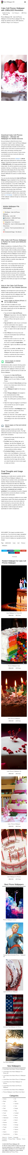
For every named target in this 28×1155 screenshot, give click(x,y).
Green (16, 1115)
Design (16, 1108)
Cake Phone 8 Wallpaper (14, 718)
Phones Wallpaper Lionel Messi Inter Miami (13, 1092)
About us (4, 1137)
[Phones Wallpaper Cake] (14, 641)
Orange (16, 1124)
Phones (23, 543)
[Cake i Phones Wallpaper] (14, 799)
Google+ (24, 550)
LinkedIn (12, 552)
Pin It (17, 552)
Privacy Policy (11, 1139)
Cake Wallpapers (15, 13)
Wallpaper (4, 545)
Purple (4, 1127)
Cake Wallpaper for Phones (14, 876)
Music (15, 1122)
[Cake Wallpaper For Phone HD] (14, 588)
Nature (5, 1124)
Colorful (16, 1103)
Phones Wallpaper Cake (14, 665)
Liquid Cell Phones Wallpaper (10, 991)
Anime (4, 1099)
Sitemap (19, 1139)
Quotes (16, 1127)
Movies (5, 1122)
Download (14, 556)
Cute (15, 1106)
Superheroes (6, 1134)
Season (16, 1129)
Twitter (4, 550)
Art (15, 1099)
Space (4, 1131)
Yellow (16, 1134)
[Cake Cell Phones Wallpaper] (14, 78)
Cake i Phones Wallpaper (14, 824)
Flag (15, 1110)
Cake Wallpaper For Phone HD (14, 613)
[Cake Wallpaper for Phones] (14, 852)
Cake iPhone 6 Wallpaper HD (14, 771)
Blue (15, 1101)
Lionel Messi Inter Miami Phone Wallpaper (13, 1089)
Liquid (4, 1120)
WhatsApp (17, 550)
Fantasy (5, 1110)
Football (16, 1113)
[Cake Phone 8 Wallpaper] (14, 694)
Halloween (5, 1117)
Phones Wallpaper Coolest (9, 919)
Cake (14, 543)
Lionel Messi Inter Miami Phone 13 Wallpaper (14, 1079)
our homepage (8, 194)
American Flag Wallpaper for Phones (12, 1027)
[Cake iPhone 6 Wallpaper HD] (14, 746)
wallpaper (17, 158)
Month (16, 1120)
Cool (4, 1106)
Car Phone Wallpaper (8, 1062)
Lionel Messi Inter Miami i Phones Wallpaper (14, 1069)
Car (4, 1103)
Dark (4, 1108)
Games (5, 1115)
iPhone (16, 1117)
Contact (10, 1137)
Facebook (11, 550)
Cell (18, 543)
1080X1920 (8, 543)
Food (4, 1113)
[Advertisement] (14, 38)
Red (4, 1129)
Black (4, 1101)
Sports (16, 1131)
